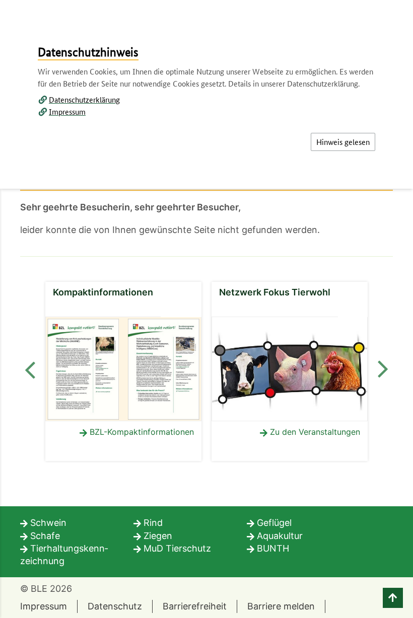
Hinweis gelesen (343, 141)
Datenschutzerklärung (84, 99)
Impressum (67, 111)
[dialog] (206, 309)
